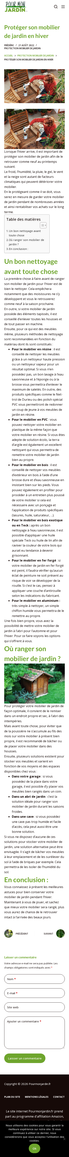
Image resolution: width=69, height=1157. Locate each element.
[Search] (56, 6)
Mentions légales (36, 1096)
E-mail (12, 993)
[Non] (64, 1139)
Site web (13, 1007)
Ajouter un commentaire (24, 1021)
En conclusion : (18, 249)
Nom (11, 979)
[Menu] (63, 6)
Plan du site (12, 1096)
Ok (34, 1148)
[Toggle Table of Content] (41, 225)
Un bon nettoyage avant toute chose (25, 233)
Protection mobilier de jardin (22, 48)
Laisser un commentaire (25, 1058)
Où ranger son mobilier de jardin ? (26, 242)
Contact (59, 1096)
